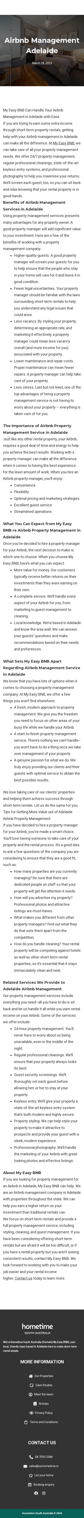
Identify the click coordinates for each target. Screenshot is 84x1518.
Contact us (23, 1278)
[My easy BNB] (16, 7)
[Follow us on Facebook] (38, 1493)
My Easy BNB (63, 143)
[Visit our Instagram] (46, 1493)
